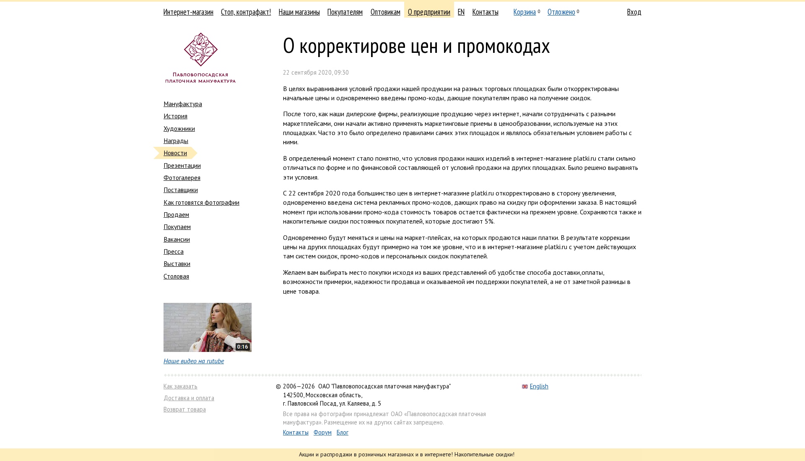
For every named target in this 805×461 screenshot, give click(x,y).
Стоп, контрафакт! (246, 12)
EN (461, 12)
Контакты (486, 12)
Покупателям (345, 12)
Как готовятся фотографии (201, 202)
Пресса (174, 251)
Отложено (561, 12)
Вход (634, 12)
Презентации (182, 165)
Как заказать (180, 386)
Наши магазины (299, 12)
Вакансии (177, 239)
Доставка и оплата (189, 398)
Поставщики (181, 189)
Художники (179, 128)
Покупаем (177, 226)
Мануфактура (183, 103)
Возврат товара (185, 409)
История (175, 116)
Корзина (525, 12)
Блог (342, 432)
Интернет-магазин (188, 12)
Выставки (177, 263)
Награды (176, 140)
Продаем (176, 214)
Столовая (176, 276)
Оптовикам (385, 12)
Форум (323, 432)
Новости (175, 152)
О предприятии (429, 12)
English (539, 386)
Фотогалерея (182, 177)
